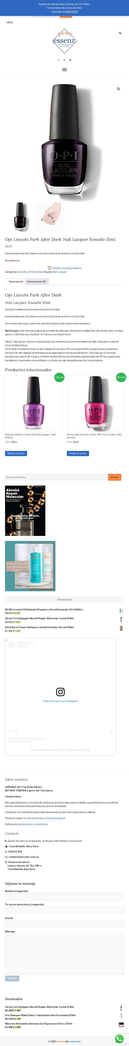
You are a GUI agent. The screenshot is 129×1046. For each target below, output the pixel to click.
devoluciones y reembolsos (33, 824)
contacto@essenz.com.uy (24, 857)
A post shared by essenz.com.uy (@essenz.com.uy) (60, 749)
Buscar (114, 477)
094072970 (71, 11)
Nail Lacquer (60, 272)
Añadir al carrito (16, 453)
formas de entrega (33, 818)
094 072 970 (15, 851)
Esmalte (22, 272)
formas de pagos (55, 818)
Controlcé (75, 1041)
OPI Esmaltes (35, 272)
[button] (119, 89)
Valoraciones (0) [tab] (36, 281)
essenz (61, 1041)
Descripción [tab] (16, 281)
